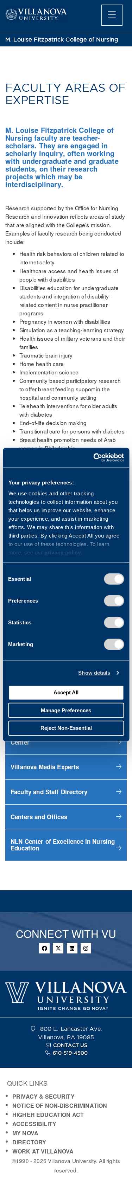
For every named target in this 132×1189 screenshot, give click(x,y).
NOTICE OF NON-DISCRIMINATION (59, 1105)
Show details (94, 673)
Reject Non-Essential (66, 728)
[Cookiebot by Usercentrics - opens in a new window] (94, 457)
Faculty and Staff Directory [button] (49, 792)
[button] (66, 766)
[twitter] (58, 948)
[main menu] (111, 15)
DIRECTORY (29, 1142)
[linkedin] (72, 948)
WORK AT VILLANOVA (43, 1151)
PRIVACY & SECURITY (43, 1096)
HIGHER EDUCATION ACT (48, 1115)
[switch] (114, 600)
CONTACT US (70, 1045)
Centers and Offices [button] (39, 816)
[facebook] (44, 948)
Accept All (66, 692)
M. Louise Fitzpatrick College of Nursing (61, 40)
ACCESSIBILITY (34, 1124)
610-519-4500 (70, 1053)
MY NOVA (25, 1133)
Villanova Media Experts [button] (45, 767)
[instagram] (86, 948)
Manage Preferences (66, 710)
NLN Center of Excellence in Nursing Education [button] (63, 844)
